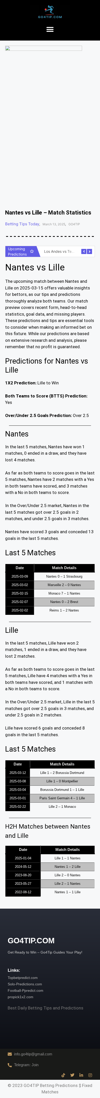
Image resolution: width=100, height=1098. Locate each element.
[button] (50, 29)
